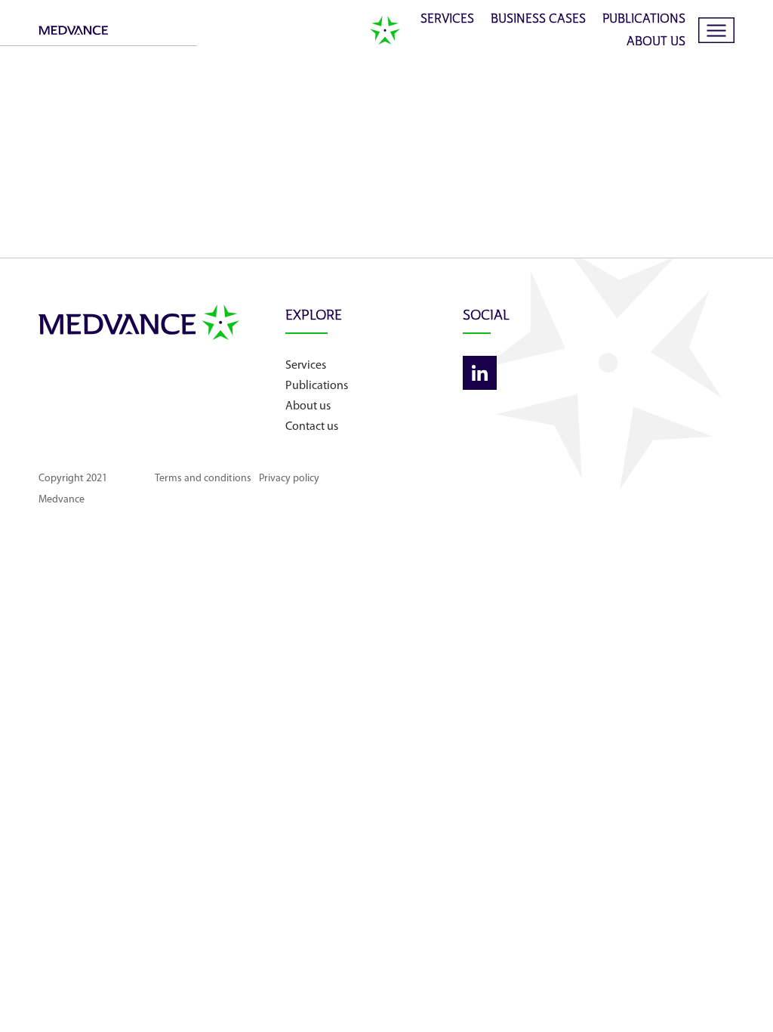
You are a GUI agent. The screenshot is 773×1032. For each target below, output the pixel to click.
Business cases (538, 20)
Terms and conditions (203, 478)
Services (447, 20)
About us (656, 42)
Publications (643, 20)
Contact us (311, 427)
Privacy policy (289, 478)
